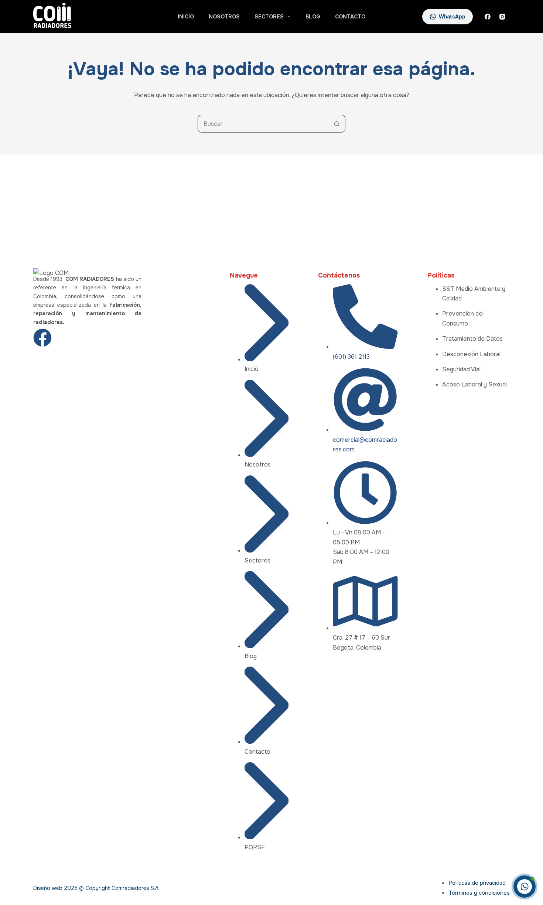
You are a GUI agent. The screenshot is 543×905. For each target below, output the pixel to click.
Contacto (350, 16)
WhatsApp (452, 16)
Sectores (269, 16)
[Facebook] (487, 16)
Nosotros (224, 16)
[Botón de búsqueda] (336, 123)
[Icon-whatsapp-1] (97, 337)
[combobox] (263, 124)
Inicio (186, 16)
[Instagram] (502, 16)
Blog (312, 16)
